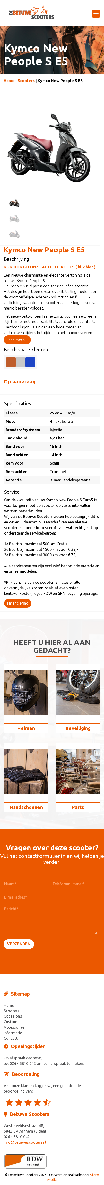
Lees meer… (17, 340)
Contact (11, 1038)
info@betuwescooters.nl (25, 1142)
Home (9, 81)
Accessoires (14, 1027)
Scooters (26, 81)
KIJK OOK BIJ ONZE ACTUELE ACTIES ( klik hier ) (50, 267)
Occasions (13, 1016)
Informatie (13, 1033)
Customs (11, 1022)
